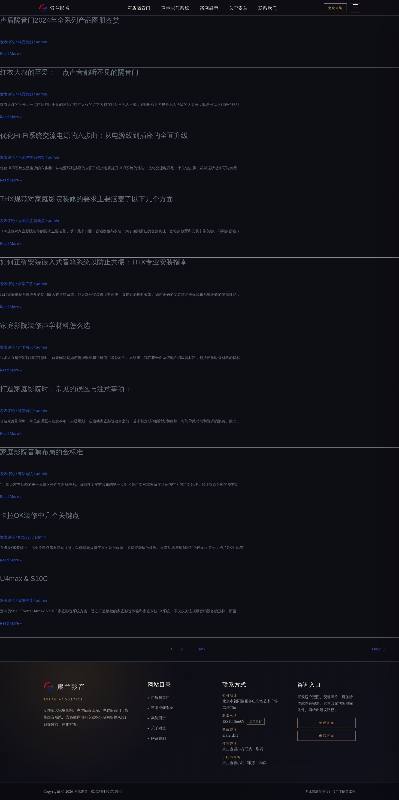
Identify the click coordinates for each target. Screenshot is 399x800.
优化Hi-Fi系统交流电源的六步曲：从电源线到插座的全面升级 (94, 135)
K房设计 (24, 537)
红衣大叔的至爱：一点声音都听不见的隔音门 (69, 72)
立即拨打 (255, 721)
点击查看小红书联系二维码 (244, 762)
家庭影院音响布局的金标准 (41, 452)
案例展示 (209, 8)
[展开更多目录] (355, 7)
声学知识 (25, 347)
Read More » (11, 54)
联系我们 (267, 8)
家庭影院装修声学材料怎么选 (45, 325)
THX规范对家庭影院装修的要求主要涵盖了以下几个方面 (86, 199)
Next (379, 649)
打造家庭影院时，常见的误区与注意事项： (66, 389)
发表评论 (7, 41)
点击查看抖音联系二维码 (242, 749)
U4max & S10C (24, 578)
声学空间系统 (175, 8)
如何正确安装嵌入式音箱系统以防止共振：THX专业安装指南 (93, 262)
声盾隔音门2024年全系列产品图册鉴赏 (60, 20)
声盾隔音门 (139, 8)
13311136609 (233, 721)
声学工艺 (25, 283)
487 (202, 649)
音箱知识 (25, 410)
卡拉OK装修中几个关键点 (39, 515)
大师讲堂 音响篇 (31, 157)
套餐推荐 (25, 600)
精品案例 (25, 41)
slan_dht (230, 735)
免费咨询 (335, 8)
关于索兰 (238, 8)
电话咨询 (326, 735)
